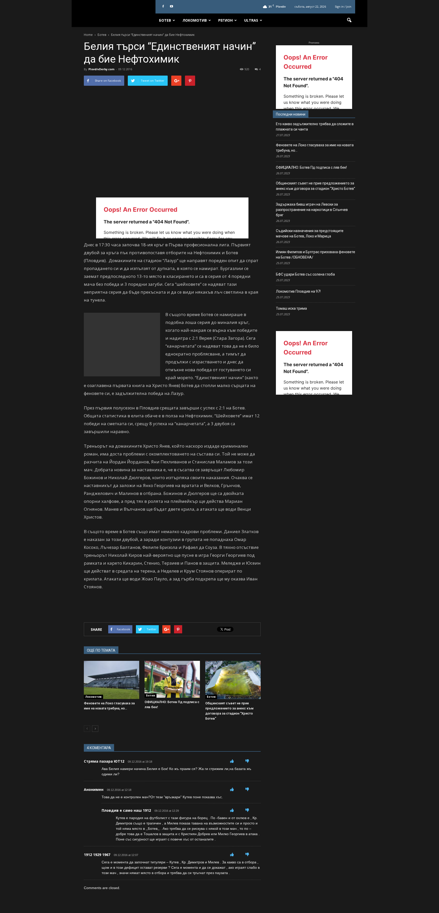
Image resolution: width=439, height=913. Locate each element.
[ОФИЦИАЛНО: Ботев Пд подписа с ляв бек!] (172, 679)
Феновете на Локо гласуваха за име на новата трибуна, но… (315, 147)
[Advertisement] (122, 344)
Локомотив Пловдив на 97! (298, 291)
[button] (349, 20)
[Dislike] (247, 761)
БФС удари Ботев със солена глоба (305, 274)
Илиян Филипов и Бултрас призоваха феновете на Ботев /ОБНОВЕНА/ (315, 254)
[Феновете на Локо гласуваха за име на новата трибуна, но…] (111, 680)
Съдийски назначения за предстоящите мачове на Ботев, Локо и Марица (309, 233)
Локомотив (194, 20)
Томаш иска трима (291, 308)
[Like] (232, 761)
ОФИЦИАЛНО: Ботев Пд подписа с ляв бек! (311, 167)
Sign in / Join (343, 6)
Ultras (251, 20)
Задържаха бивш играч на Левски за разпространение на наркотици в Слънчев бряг (312, 209)
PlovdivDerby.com (101, 69)
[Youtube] (171, 6)
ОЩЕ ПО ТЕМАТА (101, 650)
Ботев (165, 20)
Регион (225, 20)
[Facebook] (163, 6)
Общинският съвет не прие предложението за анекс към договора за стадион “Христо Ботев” (315, 186)
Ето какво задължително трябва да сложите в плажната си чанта (315, 126)
